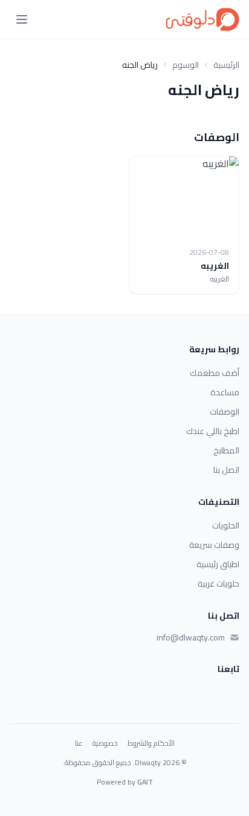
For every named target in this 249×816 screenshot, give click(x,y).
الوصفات (224, 412)
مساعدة (224, 392)
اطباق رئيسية (217, 564)
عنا (79, 743)
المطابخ (226, 450)
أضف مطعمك (214, 373)
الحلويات (225, 525)
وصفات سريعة (214, 545)
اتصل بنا (226, 470)
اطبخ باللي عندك (212, 431)
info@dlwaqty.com (191, 637)
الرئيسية (226, 65)
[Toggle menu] (22, 19)
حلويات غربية (218, 583)
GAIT (145, 782)
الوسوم (185, 65)
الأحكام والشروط (151, 743)
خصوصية (105, 743)
